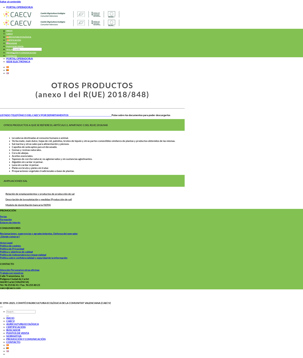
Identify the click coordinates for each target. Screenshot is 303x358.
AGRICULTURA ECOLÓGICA (18, 37)
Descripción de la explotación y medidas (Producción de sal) (39, 199)
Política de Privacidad (12, 248)
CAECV (9, 34)
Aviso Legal (6, 242)
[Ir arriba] (1, 306)
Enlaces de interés (10, 222)
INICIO (9, 30)
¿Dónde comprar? (10, 236)
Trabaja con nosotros (11, 272)
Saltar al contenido (10, 1)
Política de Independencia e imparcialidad (23, 254)
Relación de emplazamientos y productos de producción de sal (40, 193)
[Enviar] (7, 315)
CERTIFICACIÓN (13, 40)
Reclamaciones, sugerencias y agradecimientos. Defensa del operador (39, 233)
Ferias (3, 216)
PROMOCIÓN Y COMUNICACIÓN (21, 53)
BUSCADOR (11, 43)
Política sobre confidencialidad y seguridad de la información (33, 257)
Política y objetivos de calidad (16, 251)
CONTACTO (11, 56)
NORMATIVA (12, 49)
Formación (6, 219)
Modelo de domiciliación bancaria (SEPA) (28, 204)
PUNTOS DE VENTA (15, 46)
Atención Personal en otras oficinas (19, 269)
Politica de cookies (10, 245)
